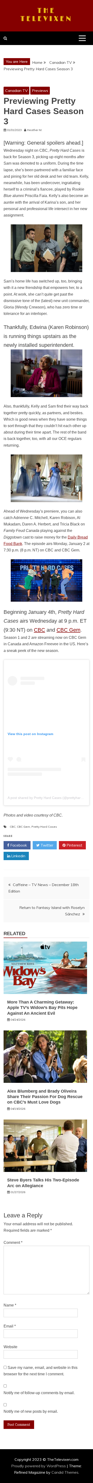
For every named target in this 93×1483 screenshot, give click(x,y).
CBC (39, 630)
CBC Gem (68, 630)
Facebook (18, 845)
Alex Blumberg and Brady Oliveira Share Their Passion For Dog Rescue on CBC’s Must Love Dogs (45, 1097)
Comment (13, 1243)
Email (10, 1326)
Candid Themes (65, 1472)
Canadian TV (16, 90)
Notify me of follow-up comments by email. (39, 1393)
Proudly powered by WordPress (39, 1465)
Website (10, 1347)
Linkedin (17, 855)
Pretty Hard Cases (44, 826)
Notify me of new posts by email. (31, 1411)
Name (10, 1305)
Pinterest (74, 845)
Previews (40, 90)
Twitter (46, 845)
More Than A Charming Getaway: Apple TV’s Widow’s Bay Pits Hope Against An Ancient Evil (42, 1008)
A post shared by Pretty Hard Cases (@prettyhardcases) (50, 798)
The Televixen (47, 15)
